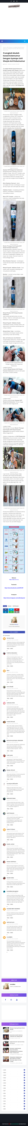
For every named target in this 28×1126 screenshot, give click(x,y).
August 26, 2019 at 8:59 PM (12, 742)
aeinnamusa (10, 922)
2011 (14, 1106)
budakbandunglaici (12, 891)
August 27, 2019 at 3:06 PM (12, 863)
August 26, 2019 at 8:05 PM (12, 723)
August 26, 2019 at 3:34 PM (12, 672)
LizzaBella (9, 937)
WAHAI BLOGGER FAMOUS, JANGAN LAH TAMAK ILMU (16, 1035)
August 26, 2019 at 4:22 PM (12, 688)
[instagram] (17, 1)
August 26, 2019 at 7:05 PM (12, 704)
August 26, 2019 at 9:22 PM (12, 757)
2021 (14, 1080)
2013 (14, 1101)
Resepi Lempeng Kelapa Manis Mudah (17, 1028)
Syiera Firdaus (11, 829)
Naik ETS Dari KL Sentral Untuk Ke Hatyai (17, 1042)
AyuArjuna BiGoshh (12, 783)
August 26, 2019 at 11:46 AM (12, 640)
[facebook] (11, 1)
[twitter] (14, 1)
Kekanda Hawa (11, 798)
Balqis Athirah (11, 770)
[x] (22, 999)
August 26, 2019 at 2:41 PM (12, 654)
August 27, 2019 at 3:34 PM (12, 879)
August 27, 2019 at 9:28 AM (12, 800)
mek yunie (10, 755)
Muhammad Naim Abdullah (15, 740)
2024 (14, 1072)
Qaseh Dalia (10, 878)
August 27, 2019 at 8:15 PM (12, 893)
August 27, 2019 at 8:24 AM (12, 785)
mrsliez (5, 64)
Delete (11, 648)
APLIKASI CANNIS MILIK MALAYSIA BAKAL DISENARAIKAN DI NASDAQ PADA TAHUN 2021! (16, 1051)
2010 (14, 1109)
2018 (14, 1088)
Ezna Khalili (10, 686)
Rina (8, 670)
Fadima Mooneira (12, 653)
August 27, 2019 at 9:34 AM (12, 815)
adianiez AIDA (11, 703)
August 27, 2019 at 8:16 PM (12, 910)
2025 (14, 1070)
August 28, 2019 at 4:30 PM (12, 924)
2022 (14, 1077)
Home (4, 47)
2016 (14, 1093)
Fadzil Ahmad (11, 721)
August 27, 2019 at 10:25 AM (12, 845)
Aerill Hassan (10, 813)
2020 (14, 1083)
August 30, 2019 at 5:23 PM (12, 938)
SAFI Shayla (9, 47)
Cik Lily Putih (10, 638)
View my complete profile (15, 986)
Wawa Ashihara (11, 861)
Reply (8, 648)
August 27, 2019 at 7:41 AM (12, 771)
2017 (14, 1091)
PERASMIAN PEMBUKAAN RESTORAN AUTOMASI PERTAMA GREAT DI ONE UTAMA (16, 1059)
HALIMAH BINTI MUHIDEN (13, 909)
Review (9, 606)
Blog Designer (14, 1124)
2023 (14, 1075)
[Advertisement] (14, 24)
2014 (14, 1098)
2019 (14, 1085)
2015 (14, 1096)
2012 (14, 1103)
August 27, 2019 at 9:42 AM (12, 831)
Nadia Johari (10, 844)
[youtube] (16, 999)
